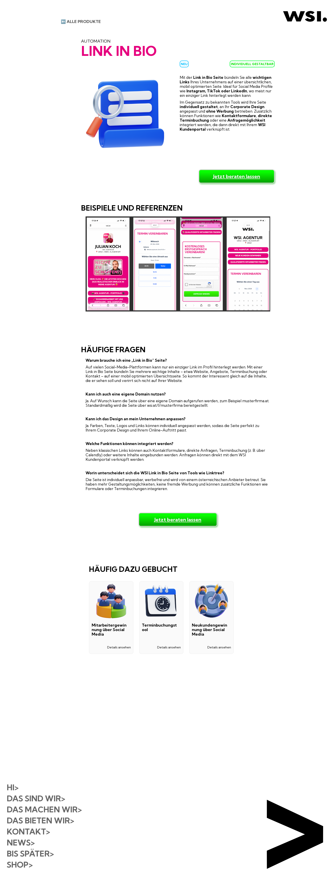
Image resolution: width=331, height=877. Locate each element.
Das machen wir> (44, 809)
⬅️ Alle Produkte (81, 21)
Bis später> (30, 854)
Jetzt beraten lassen (236, 176)
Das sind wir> (36, 798)
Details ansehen (119, 647)
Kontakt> (28, 831)
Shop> (20, 865)
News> (21, 842)
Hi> (12, 787)
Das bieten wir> (40, 820)
